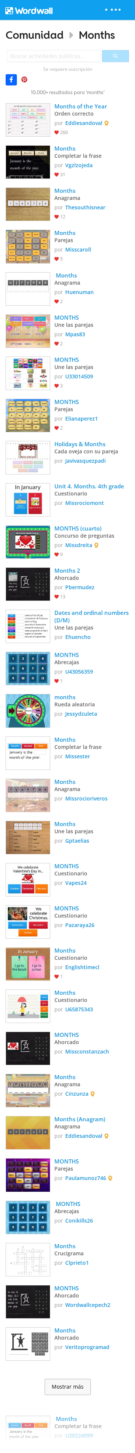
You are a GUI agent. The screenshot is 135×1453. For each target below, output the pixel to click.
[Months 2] (28, 583)
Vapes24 (76, 882)
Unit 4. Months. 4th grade (89, 486)
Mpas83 (75, 334)
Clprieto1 (77, 1262)
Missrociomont (84, 502)
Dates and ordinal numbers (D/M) (91, 616)
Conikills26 (79, 1220)
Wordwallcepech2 (87, 1304)
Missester (77, 756)
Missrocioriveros (86, 798)
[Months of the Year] (28, 119)
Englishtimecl (82, 967)
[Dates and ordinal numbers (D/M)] (28, 625)
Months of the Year (80, 106)
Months (97, 35)
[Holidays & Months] (28, 457)
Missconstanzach (87, 1051)
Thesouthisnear (85, 207)
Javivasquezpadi (85, 460)
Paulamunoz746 (85, 1178)
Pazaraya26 (79, 925)
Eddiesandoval (83, 123)
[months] (28, 710)
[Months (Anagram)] (28, 1132)
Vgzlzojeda (79, 165)
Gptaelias (77, 840)
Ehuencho (78, 636)
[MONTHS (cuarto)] (28, 541)
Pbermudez (79, 587)
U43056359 (79, 671)
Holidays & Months (79, 444)
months (64, 697)
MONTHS (66, 317)
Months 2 (67, 570)
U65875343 (79, 1009)
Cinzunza (76, 1093)
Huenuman (79, 292)
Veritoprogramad (87, 1347)
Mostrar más (68, 1386)
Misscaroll (78, 249)
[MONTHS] (28, 330)
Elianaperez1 (81, 418)
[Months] (28, 161)
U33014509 (79, 376)
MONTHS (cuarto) (78, 528)
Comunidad (35, 35)
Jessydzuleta (81, 713)
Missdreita (78, 545)
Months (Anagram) (80, 1119)
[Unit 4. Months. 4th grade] (28, 499)
